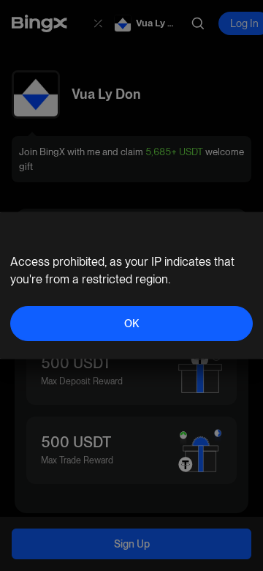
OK (131, 323)
